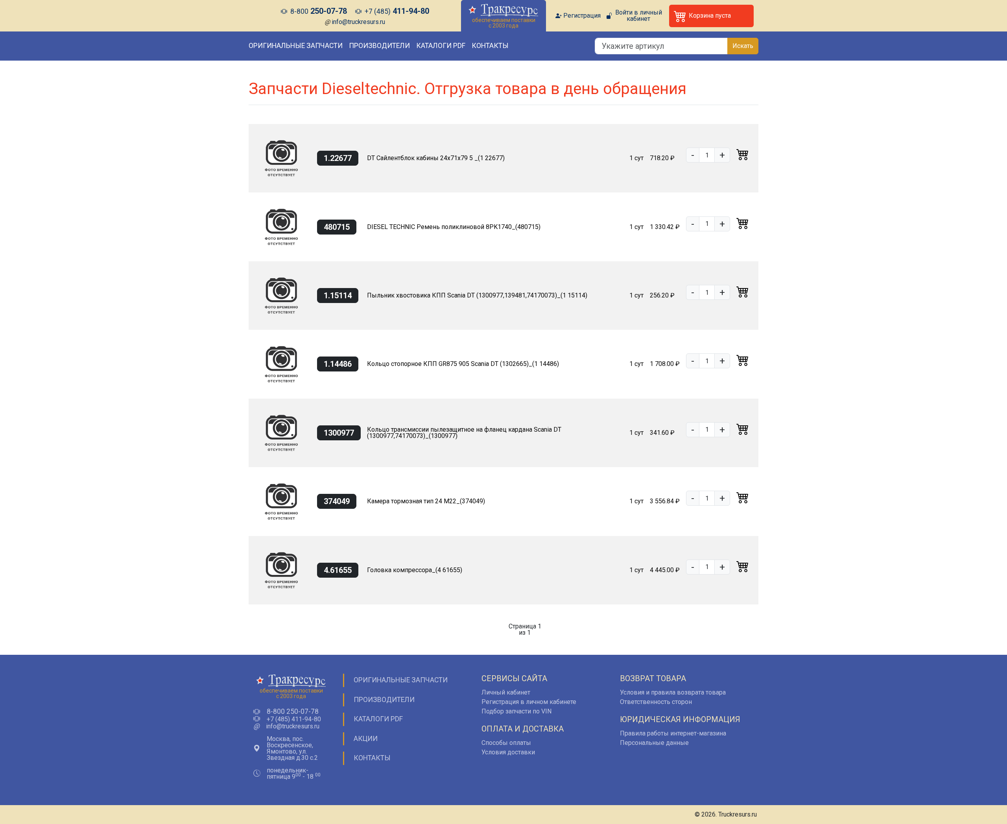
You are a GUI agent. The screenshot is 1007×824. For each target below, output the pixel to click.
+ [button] (722, 155)
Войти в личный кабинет (638, 15)
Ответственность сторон (656, 702)
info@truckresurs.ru (358, 22)
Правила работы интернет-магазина (673, 733)
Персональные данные (654, 742)
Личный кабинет (505, 692)
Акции (366, 739)
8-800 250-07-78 (293, 711)
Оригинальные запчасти (296, 46)
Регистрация (582, 16)
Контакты (490, 46)
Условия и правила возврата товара (673, 692)
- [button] (692, 155)
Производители (379, 46)
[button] (711, 16)
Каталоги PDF (440, 46)
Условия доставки (508, 752)
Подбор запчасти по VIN (516, 711)
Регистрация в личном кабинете (528, 702)
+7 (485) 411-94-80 (294, 719)
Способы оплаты (506, 742)
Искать (742, 46)
